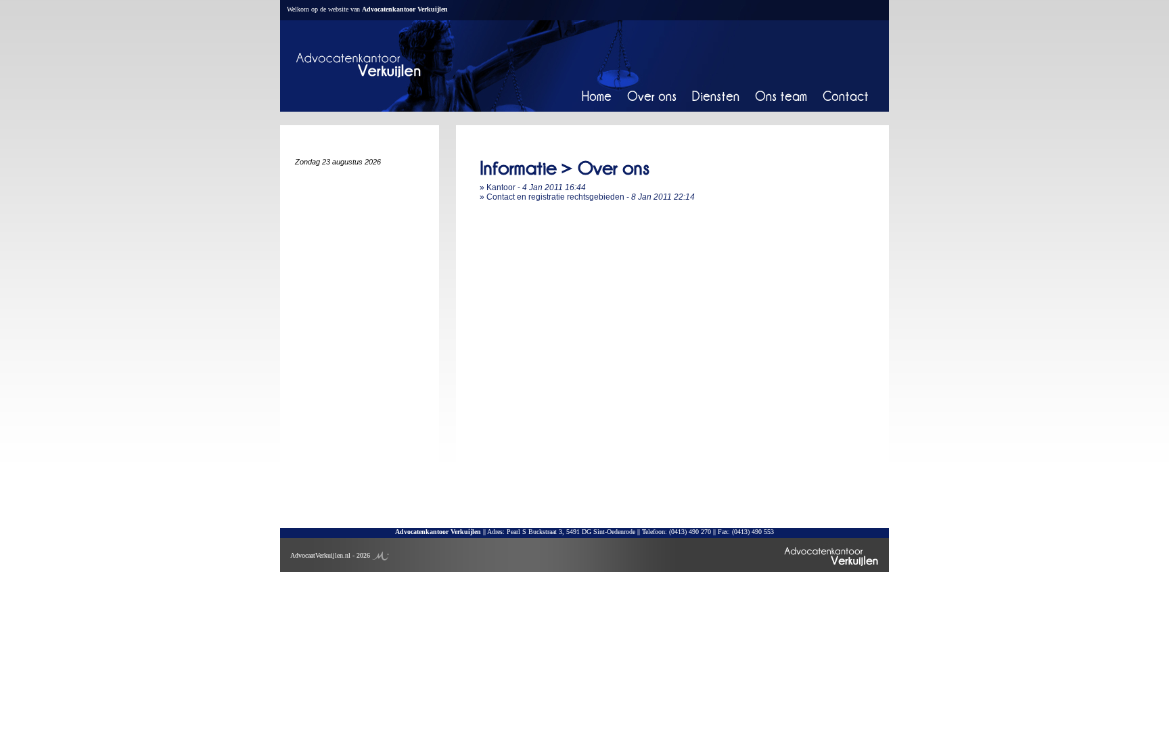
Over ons (652, 96)
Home (597, 96)
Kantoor (500, 187)
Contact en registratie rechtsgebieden (555, 197)
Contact (846, 96)
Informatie (518, 167)
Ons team (781, 96)
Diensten (715, 96)
